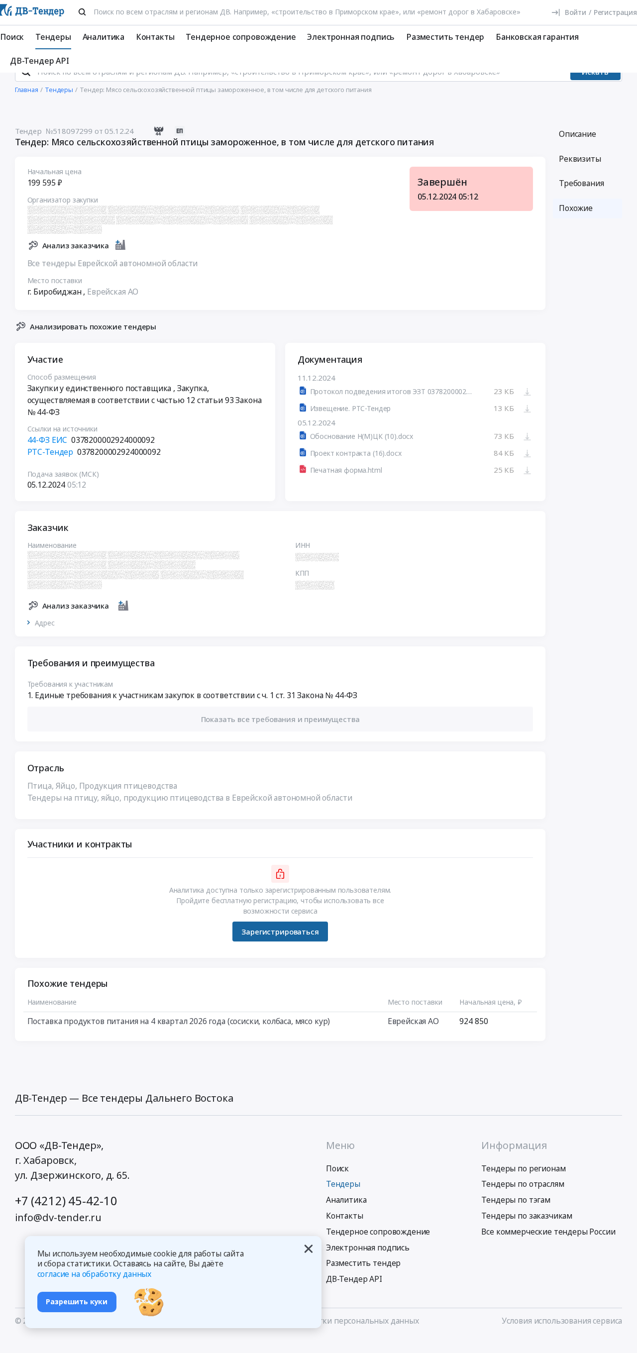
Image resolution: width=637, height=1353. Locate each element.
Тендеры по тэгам (515, 1199)
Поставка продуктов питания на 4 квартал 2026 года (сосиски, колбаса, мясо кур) (178, 1021)
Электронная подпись (351, 36)
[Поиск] (82, 11)
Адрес (45, 623)
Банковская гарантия (537, 36)
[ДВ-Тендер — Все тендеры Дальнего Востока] (32, 12)
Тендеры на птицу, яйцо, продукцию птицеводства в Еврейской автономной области (189, 797)
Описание (577, 133)
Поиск (12, 36)
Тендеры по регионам (523, 1168)
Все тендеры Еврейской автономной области (112, 263)
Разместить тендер (445, 36)
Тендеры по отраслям (522, 1183)
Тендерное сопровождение (241, 36)
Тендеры (53, 36)
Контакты (155, 36)
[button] (280, 719)
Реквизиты (580, 158)
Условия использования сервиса (562, 1320)
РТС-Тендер (50, 451)
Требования (581, 183)
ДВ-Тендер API (39, 60)
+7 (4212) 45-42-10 (66, 1201)
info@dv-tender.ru (58, 1217)
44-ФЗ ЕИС (47, 439)
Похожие (576, 208)
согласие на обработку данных (94, 1273)
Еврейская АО (112, 291)
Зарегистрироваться (279, 932)
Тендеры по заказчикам (526, 1215)
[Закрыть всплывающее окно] (308, 1249)
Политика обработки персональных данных (336, 1320)
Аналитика (104, 36)
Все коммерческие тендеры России (548, 1231)
